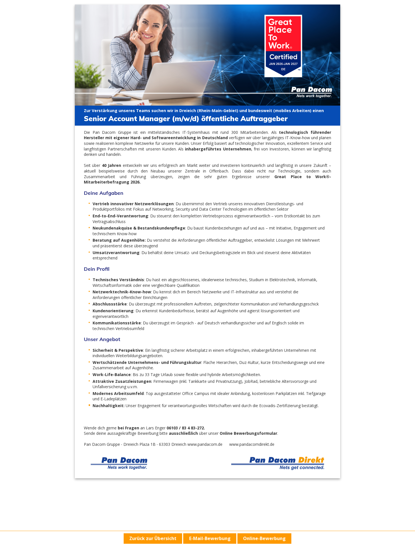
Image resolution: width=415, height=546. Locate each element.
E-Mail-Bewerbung (210, 538)
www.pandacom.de (204, 444)
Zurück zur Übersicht (152, 538)
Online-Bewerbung (264, 538)
